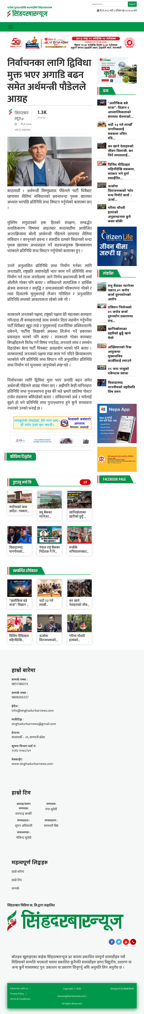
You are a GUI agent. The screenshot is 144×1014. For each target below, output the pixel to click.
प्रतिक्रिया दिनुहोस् (20, 457)
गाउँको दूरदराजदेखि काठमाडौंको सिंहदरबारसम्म (29, 7)
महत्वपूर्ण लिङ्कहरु (30, 862)
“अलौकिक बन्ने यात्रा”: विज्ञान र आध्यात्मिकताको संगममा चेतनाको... (120, 110)
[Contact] (133, 942)
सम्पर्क (15, 888)
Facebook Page (114, 479)
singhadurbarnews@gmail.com (34, 724)
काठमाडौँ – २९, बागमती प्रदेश (28, 737)
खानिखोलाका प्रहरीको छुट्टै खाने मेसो (79, 517)
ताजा (105, 91)
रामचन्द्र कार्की (23, 814)
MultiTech (129, 989)
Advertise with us (19, 988)
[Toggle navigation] (10, 27)
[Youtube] (126, 942)
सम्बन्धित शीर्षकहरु (25, 571)
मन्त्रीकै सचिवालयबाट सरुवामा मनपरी (78, 552)
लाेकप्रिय (108, 274)
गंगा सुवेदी (51, 809)
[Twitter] (119, 942)
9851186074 (20, 684)
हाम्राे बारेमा (23, 670)
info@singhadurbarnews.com (33, 710)
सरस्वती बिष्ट (51, 826)
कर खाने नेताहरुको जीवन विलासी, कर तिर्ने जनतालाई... (121, 150)
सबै (85, 482)
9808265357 (20, 697)
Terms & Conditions (20, 999)
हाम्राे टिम (21, 792)
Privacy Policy (17, 993)
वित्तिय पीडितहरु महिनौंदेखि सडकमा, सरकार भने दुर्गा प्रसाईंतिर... (121, 171)
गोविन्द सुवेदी (23, 838)
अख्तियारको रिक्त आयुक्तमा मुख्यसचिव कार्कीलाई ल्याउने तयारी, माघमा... (119, 356)
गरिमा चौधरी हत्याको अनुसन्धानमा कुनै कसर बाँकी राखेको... (119, 216)
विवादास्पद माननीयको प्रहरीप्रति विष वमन (121, 387)
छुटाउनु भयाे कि (22, 482)
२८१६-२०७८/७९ (21, 750)
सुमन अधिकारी (23, 826)
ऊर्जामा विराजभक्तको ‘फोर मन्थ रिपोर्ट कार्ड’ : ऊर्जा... (120, 193)
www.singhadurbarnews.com (32, 764)
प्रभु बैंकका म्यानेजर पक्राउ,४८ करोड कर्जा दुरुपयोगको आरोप (121, 292)
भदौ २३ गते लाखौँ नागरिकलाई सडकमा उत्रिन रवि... (120, 131)
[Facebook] (112, 942)
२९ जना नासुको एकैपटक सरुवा (118, 370)
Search (132, 4)
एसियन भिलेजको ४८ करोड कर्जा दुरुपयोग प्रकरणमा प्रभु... (120, 314)
